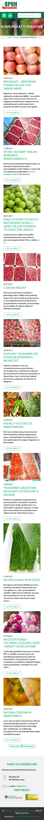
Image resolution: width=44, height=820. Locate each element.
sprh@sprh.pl (20, 786)
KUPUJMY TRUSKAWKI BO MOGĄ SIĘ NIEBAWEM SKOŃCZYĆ (21, 357)
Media (16, 37)
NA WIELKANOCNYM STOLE (22, 580)
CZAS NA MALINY (15, 287)
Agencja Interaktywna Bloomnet (26, 816)
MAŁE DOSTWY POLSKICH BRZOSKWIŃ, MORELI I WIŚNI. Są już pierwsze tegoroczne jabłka (21, 224)
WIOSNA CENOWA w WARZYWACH (17, 714)
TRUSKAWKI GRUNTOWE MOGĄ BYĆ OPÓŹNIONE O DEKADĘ (21, 491)
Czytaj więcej (12, 112)
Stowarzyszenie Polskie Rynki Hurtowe (19, 811)
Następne (30, 746)
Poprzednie (15, 746)
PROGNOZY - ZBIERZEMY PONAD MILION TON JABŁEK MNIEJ (20, 85)
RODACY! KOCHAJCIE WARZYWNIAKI (18, 425)
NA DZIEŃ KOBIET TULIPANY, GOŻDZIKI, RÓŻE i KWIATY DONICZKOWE (22, 643)
